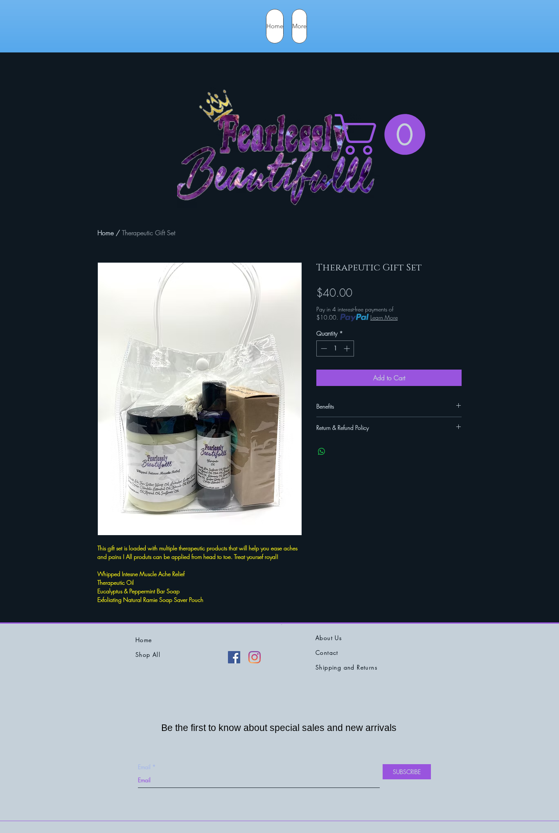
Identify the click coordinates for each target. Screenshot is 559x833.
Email (144, 767)
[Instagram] (254, 657)
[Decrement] (323, 348)
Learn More (384, 317)
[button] (385, 134)
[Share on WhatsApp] (322, 451)
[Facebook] (234, 657)
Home (105, 232)
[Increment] (347, 348)
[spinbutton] (335, 348)
